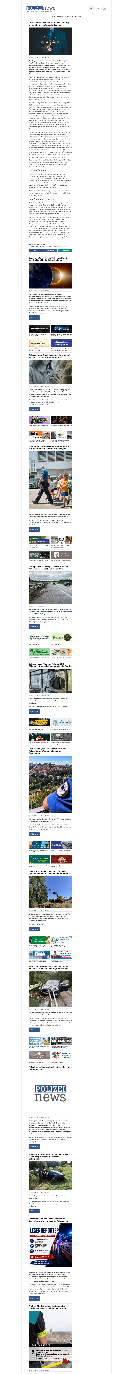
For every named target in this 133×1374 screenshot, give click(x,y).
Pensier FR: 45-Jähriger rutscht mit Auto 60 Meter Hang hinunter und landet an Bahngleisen (48, 1156)
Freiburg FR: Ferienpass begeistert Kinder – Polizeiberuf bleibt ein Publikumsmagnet (49, 447)
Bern (53, 16)
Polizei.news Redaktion (43, 57)
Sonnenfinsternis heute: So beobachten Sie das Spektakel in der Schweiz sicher (49, 259)
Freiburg (66, 16)
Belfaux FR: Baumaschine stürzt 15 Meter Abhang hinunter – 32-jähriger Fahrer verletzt (49, 872)
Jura (79, 16)
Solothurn (59, 16)
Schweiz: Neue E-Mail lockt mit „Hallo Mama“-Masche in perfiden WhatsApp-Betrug (50, 356)
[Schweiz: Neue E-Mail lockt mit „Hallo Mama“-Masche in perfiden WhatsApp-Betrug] (50, 372)
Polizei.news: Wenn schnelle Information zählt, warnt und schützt (50, 1068)
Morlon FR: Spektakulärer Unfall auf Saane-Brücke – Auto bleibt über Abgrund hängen (48, 967)
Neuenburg (73, 16)
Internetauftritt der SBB (54, 699)
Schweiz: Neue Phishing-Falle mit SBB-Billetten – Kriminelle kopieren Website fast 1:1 (50, 665)
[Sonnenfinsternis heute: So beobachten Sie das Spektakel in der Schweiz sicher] (50, 275)
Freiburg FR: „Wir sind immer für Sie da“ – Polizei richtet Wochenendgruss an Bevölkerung (48, 751)
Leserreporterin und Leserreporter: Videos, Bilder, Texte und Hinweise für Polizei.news (48, 1220)
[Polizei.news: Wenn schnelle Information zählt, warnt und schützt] (50, 1093)
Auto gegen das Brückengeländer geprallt (52, 1018)
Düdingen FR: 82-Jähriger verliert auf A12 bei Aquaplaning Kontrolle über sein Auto (49, 568)
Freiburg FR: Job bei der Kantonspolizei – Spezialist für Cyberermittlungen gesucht (48, 1307)
